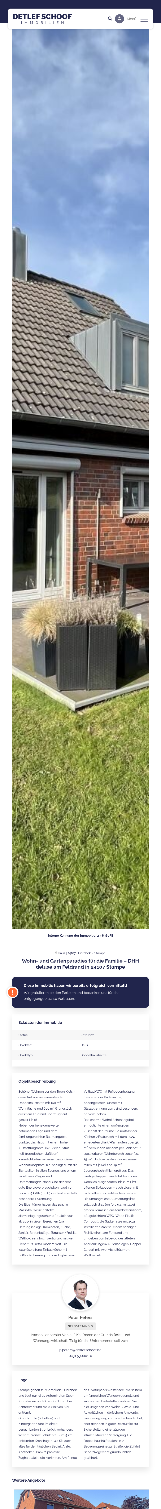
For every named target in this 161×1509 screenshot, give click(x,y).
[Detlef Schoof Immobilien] (47, 19)
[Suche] (108, 19)
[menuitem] (108, 19)
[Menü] (142, 19)
